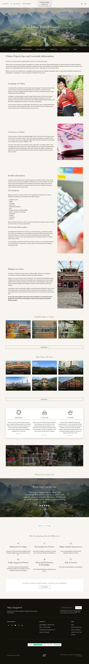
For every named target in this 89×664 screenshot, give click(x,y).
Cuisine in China (70, 435)
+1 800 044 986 (46, 627)
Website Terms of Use (76, 632)
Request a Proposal (44, 632)
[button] (28, 323)
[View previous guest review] (2, 497)
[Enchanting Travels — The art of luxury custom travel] (44, 4)
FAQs (72, 624)
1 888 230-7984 (50, 624)
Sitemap (73, 634)
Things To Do (53, 49)
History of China (18, 433)
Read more (44, 502)
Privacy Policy (77, 611)
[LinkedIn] (22, 625)
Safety (75, 49)
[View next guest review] (86, 497)
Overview (14, 49)
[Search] (82, 3)
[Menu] (85, 3)
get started (44, 587)
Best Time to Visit (40, 49)
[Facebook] (8, 625)
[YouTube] (15, 625)
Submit (78, 607)
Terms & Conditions (76, 629)
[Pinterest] (18, 625)
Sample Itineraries (27, 49)
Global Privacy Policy (76, 627)
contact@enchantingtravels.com (47, 629)
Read (44, 458)
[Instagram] (12, 625)
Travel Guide (65, 49)
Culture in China (44, 435)
